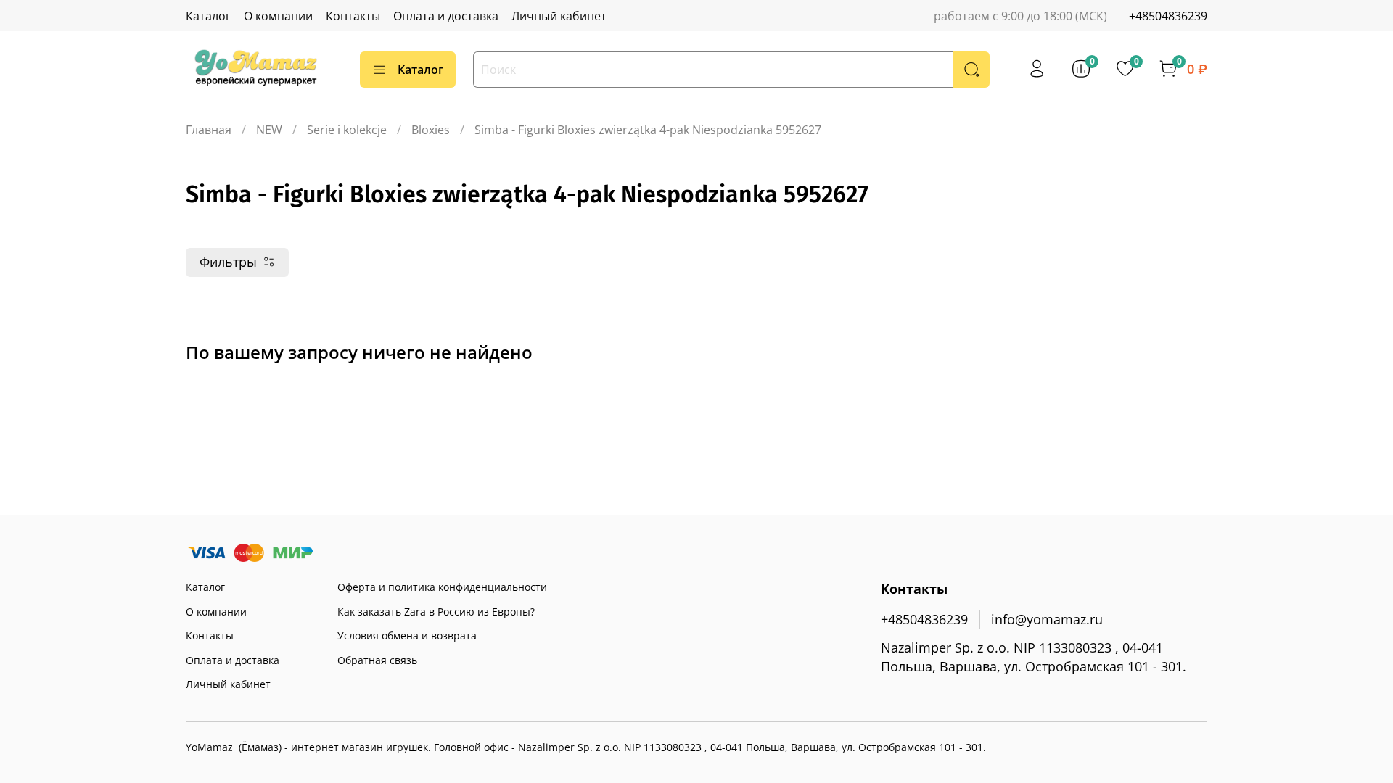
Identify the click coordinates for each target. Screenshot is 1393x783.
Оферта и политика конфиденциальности (442, 587)
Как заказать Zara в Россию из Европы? (436, 611)
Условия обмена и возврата (407, 635)
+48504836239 (1168, 16)
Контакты (353, 16)
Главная (208, 130)
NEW (269, 130)
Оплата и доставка (445, 16)
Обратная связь (377, 660)
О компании (278, 16)
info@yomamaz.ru (1047, 619)
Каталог (208, 16)
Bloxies (430, 130)
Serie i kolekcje (347, 130)
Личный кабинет (559, 16)
